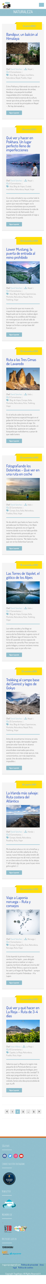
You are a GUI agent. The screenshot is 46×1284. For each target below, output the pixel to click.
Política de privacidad (29, 1264)
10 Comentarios (15, 1049)
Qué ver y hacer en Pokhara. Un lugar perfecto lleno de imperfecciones (19, 143)
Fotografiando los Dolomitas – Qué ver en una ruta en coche (23, 469)
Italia (29, 394)
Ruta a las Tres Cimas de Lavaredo (21, 361)
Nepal (30, 69)
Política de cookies (25, 1267)
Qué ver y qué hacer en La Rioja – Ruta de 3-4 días (22, 1011)
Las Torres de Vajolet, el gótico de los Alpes (23, 575)
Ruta (30, 296)
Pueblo (24, 77)
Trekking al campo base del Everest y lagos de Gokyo (22, 683)
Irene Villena (15, 1046)
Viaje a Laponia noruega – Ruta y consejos (18, 901)
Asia (11, 74)
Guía (17, 510)
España (12, 1052)
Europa (24, 400)
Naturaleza (10, 77)
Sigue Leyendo (14, 113)
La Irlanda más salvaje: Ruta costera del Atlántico (22, 796)
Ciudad (28, 186)
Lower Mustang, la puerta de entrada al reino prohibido (20, 253)
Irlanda (30, 831)
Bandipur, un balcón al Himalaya (22, 36)
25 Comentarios (15, 721)
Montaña (9, 296)
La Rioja (29, 1046)
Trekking (9, 299)
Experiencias (31, 293)
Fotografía (20, 944)
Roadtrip (9, 840)
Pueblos (9, 513)
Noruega (31, 939)
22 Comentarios (15, 507)
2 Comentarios (15, 611)
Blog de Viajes (19, 74)
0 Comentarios (15, 72)
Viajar (29, 77)
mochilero (30, 74)
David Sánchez (16, 69)
